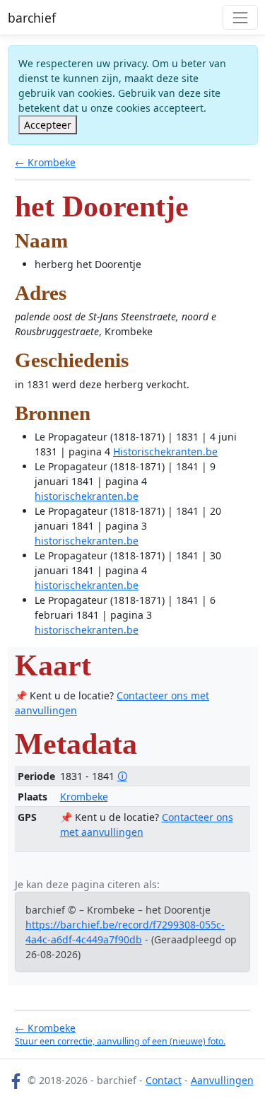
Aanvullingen (222, 1080)
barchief (32, 17)
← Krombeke (45, 162)
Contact (164, 1080)
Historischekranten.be (165, 451)
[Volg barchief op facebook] (16, 1080)
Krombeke (84, 796)
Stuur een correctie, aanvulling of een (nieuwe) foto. (120, 1041)
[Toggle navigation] (240, 17)
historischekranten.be (87, 496)
